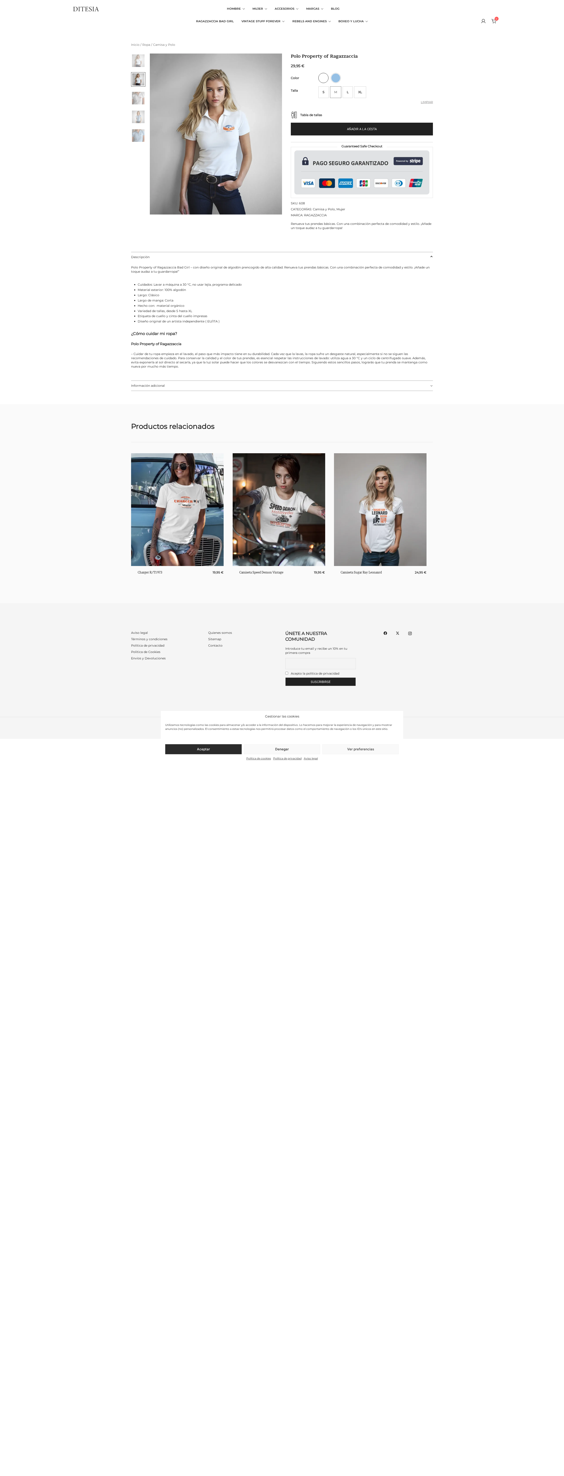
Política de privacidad (287, 758)
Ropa (146, 45)
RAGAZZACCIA (315, 215)
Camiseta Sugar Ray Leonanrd (361, 572)
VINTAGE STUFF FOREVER (260, 21)
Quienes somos (220, 633)
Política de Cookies (145, 652)
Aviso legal (311, 758)
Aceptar (203, 749)
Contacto (215, 645)
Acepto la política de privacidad (315, 673)
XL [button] (360, 92)
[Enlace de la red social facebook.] (385, 633)
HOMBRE (234, 8)
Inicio (135, 45)
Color (295, 78)
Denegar (282, 749)
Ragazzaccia (166, 267)
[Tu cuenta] (483, 21)
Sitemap (214, 639)
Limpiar (427, 102)
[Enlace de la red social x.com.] (397, 633)
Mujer (340, 209)
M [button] (335, 92)
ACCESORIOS (284, 8)
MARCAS (312, 8)
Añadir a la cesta (362, 129)
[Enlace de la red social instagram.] (410, 633)
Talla (294, 90)
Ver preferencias (360, 749)
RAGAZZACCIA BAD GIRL (215, 21)
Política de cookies (258, 758)
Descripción (140, 257)
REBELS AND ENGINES (309, 21)
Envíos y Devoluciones (148, 658)
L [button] (348, 92)
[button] (323, 78)
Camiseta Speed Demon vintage (261, 572)
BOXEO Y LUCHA (351, 21)
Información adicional (148, 386)
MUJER (257, 8)
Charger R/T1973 (150, 572)
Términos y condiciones (149, 639)
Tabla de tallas (311, 115)
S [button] (324, 92)
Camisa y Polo (164, 45)
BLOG (335, 8)
